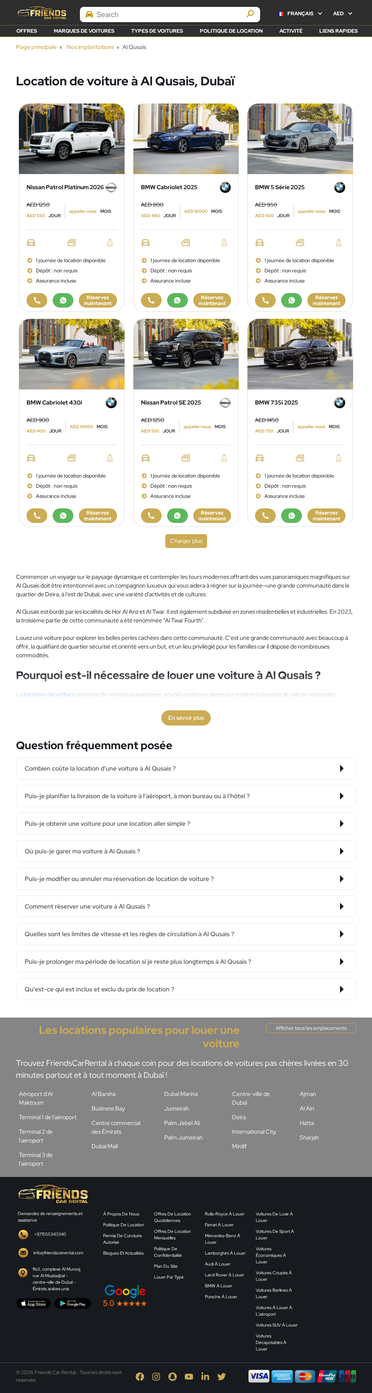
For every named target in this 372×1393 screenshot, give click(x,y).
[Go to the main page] (41, 12)
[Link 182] (37, 515)
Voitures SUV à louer (277, 1325)
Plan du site (166, 1266)
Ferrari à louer (219, 1225)
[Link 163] (186, 138)
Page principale (36, 47)
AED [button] (339, 13)
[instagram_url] (157, 1376)
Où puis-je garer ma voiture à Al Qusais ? (82, 851)
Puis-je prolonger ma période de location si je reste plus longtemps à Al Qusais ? (138, 962)
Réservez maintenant (98, 300)
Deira (239, 1117)
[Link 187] (186, 353)
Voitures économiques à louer (271, 1255)
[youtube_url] (189, 1376)
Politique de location (231, 31)
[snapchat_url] (173, 1376)
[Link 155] (72, 138)
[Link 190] (151, 515)
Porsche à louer (221, 1297)
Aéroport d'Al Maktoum (36, 1098)
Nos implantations (90, 47)
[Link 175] (291, 300)
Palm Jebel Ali (182, 1123)
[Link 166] (151, 300)
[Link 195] (300, 353)
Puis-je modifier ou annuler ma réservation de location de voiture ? (119, 879)
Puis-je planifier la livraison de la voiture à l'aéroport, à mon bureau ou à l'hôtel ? (137, 796)
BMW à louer (218, 1286)
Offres (26, 31)
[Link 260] (331, 1239)
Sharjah (309, 1137)
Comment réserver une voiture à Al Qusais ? (87, 906)
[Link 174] (265, 300)
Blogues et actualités (123, 1253)
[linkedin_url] (206, 1376)
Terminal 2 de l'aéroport (36, 1136)
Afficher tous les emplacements (311, 1028)
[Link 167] (177, 300)
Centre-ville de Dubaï (251, 1098)
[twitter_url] (221, 1376)
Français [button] (300, 13)
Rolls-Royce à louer (224, 1214)
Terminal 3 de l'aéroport (36, 1159)
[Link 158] (37, 300)
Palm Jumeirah (183, 1137)
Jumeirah (176, 1108)
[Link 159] (63, 300)
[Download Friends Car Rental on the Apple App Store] (33, 1303)
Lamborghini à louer (225, 1253)
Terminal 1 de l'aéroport (48, 1117)
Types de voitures (157, 31)
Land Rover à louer (224, 1275)
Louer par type (169, 1277)
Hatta (307, 1123)
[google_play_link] (73, 1303)
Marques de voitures (84, 31)
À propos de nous (121, 1214)
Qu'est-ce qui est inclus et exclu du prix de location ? (99, 989)
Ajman (308, 1094)
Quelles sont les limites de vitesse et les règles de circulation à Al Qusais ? (129, 934)
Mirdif (239, 1146)
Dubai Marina (181, 1094)
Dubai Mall (105, 1146)
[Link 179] (72, 353)
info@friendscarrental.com (58, 1253)
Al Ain (307, 1108)
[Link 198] (265, 515)
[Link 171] (300, 138)
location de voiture (49, 694)
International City (254, 1132)
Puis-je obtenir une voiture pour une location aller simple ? (107, 824)
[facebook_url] (140, 1376)
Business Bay (108, 1108)
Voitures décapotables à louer (271, 1342)
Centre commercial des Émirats (116, 1127)
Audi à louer (217, 1264)
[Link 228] (52, 1193)
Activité (291, 31)
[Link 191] (177, 515)
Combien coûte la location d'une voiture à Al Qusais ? (100, 768)
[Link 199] (291, 515)
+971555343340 (50, 1234)
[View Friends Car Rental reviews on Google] (150, 1295)
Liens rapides (338, 31)
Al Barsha (104, 1094)
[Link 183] (63, 515)
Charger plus (186, 541)
